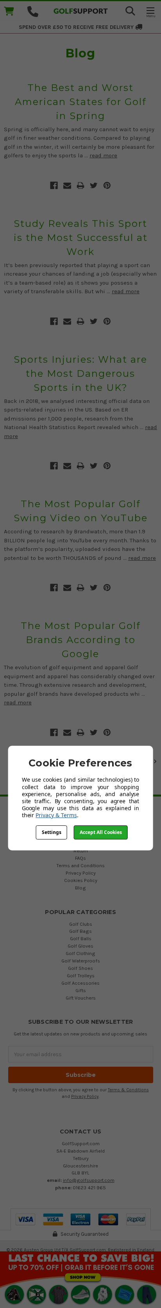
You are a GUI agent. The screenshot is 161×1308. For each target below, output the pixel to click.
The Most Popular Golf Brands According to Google (81, 639)
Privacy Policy (81, 873)
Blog (80, 888)
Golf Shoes (80, 968)
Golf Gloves (80, 946)
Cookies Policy (80, 880)
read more (103, 155)
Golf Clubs (80, 924)
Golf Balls (80, 938)
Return (80, 851)
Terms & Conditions (128, 1089)
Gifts (80, 990)
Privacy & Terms (56, 815)
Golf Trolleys (81, 975)
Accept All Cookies (101, 832)
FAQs (80, 858)
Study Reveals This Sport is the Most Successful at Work (81, 237)
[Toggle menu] (150, 12)
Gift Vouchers (81, 998)
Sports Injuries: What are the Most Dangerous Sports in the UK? (80, 373)
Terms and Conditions (80, 865)
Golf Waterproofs (80, 961)
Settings (51, 832)
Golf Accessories (80, 983)
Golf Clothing (80, 953)
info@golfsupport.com (88, 1180)
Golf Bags (80, 931)
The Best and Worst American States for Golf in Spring (81, 101)
